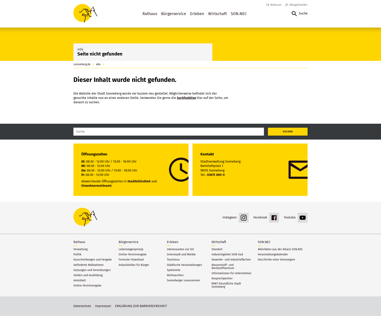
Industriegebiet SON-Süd (227, 254)
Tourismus (173, 259)
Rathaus (149, 13)
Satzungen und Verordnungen (92, 270)
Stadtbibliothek (139, 181)
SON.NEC (239, 13)
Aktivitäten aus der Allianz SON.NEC (280, 249)
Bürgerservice (173, 13)
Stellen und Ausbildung (88, 275)
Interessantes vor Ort (180, 249)
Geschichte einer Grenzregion (276, 259)
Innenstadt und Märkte (181, 254)
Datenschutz (82, 306)
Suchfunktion (186, 98)
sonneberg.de (81, 64)
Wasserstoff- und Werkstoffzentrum (223, 266)
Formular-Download (131, 259)
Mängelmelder (299, 5)
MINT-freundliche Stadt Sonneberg (226, 285)
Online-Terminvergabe (87, 285)
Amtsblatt (79, 280)
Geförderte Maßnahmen (88, 265)
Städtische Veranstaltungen (184, 265)
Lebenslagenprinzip (131, 249)
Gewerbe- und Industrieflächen (231, 259)
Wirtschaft (217, 13)
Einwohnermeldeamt (96, 186)
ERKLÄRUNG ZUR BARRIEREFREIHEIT (141, 306)
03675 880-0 (216, 175)
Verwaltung (80, 249)
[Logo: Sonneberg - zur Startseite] (85, 14)
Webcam (275, 5)
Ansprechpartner (222, 278)
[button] (300, 13)
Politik (77, 254)
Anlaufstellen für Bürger (134, 265)
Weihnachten (175, 275)
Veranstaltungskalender (273, 254)
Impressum (103, 306)
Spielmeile (173, 270)
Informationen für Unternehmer (231, 273)
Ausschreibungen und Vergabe (92, 259)
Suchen (288, 131)
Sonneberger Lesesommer (183, 280)
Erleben (197, 13)
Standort (217, 249)
